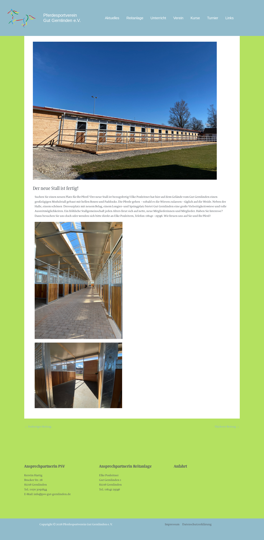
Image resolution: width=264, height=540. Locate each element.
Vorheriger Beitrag (38, 426)
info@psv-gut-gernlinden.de (52, 494)
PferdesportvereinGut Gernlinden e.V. (62, 18)
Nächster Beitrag (227, 426)
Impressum (172, 524)
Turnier (212, 18)
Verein (178, 18)
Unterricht (158, 18)
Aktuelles (112, 18)
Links (229, 18)
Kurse (195, 18)
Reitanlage (134, 18)
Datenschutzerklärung (197, 524)
